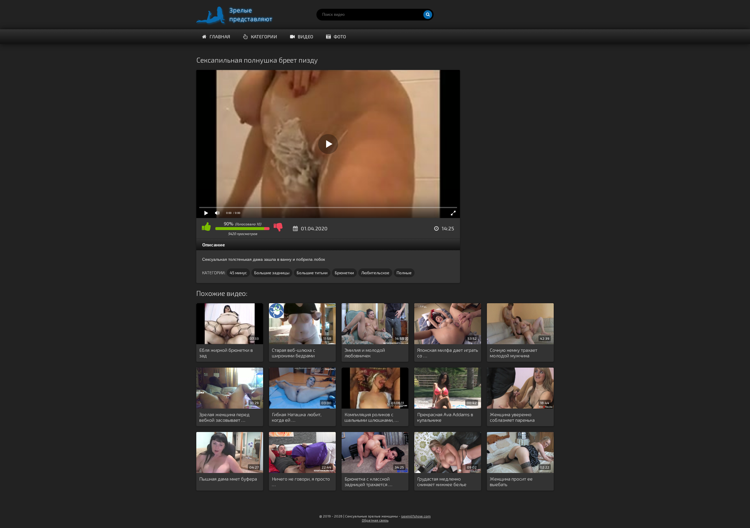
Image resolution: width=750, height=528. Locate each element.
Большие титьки (312, 272)
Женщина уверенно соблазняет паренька (512, 417)
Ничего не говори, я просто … (301, 481)
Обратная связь (375, 520)
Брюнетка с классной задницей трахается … (368, 481)
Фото (340, 36)
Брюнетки (344, 272)
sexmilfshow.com (416, 516)
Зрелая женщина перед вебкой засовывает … (224, 417)
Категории (264, 36)
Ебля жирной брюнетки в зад (226, 352)
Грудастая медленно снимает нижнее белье (441, 481)
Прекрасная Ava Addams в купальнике (445, 417)
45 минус (238, 272)
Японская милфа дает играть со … (447, 352)
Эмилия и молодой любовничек (365, 352)
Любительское (375, 272)
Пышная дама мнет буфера (228, 478)
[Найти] (427, 14)
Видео (305, 36)
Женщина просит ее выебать (511, 481)
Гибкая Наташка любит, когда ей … (296, 417)
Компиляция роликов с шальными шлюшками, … (371, 417)
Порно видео (240, 14)
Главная (219, 36)
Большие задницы (271, 272)
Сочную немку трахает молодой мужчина (513, 352)
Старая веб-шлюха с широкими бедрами (293, 352)
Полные (404, 272)
